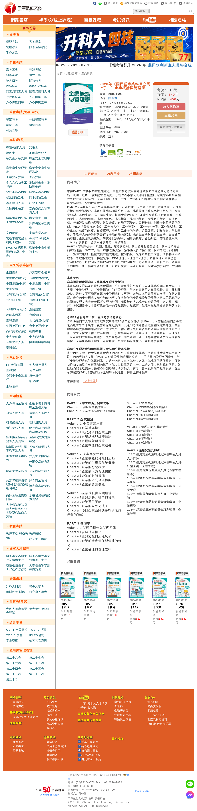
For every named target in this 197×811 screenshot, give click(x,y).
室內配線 (12, 232)
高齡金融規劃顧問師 (16, 497)
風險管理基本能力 (16, 458)
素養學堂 (35, 41)
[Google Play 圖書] (103, 153)
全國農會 (12, 272)
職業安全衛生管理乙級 (39, 169)
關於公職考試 (55, 719)
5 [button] (127, 60)
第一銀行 (35, 375)
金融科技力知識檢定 (39, 439)
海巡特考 (12, 86)
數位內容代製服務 (90, 720)
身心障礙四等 (15, 102)
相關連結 (177, 20)
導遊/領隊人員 (15, 147)
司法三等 (12, 125)
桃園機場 (35, 331)
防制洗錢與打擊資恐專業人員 (16, 448)
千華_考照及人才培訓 (93, 703)
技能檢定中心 (122, 715)
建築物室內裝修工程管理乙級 (16, 219)
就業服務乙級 (15, 197)
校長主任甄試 (38, 539)
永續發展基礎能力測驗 (39, 497)
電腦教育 (12, 47)
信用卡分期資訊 (56, 746)
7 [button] (136, 60)
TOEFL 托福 (37, 629)
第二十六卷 (13, 663)
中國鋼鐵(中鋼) (16, 283)
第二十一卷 (36, 674)
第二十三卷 (36, 668)
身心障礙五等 (38, 102)
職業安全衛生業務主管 (39, 249)
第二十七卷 (36, 657)
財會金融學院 (38, 47)
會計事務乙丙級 (16, 192)
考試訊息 (52, 706)
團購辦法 (52, 755)
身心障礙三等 (38, 97)
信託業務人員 (15, 427)
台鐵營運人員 (15, 342)
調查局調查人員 (16, 91)
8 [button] (141, 60)
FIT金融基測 (14, 364)
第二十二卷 (13, 674)
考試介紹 (52, 715)
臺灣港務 (12, 320)
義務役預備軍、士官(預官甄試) (16, 567)
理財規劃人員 (38, 422)
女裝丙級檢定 (15, 208)
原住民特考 (13, 97)
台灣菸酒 (35, 288)
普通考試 (35, 69)
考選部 (118, 706)
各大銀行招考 (38, 364)
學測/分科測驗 (15, 591)
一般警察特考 (38, 119)
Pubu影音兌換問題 (159, 723)
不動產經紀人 (38, 152)
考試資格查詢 (55, 723)
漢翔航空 (35, 309)
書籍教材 (18, 701)
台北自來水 (13, 300)
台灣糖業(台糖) (39, 294)
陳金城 (112, 98)
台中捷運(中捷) (39, 325)
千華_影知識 (88, 707)
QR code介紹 (156, 715)
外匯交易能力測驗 (39, 463)
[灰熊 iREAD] (129, 153)
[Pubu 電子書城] (137, 153)
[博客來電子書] (112, 153)
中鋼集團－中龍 (39, 283)
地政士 (10, 152)
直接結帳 (171, 115)
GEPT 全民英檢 (17, 629)
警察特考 (12, 119)
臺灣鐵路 (12, 347)
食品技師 (35, 177)
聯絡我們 (55, 795)
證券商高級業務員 (39, 487)
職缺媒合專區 (122, 719)
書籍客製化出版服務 (91, 713)
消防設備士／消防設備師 (39, 184)
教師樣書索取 (55, 759)
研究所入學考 (38, 591)
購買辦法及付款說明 (171, 129)
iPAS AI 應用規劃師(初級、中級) (16, 251)
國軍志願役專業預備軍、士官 (39, 557)
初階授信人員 (15, 422)
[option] (124, 44)
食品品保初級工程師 (16, 184)
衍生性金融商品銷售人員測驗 (16, 439)
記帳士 (33, 147)
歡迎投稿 (118, 738)
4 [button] (122, 60)
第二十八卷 (13, 657)
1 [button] (108, 60)
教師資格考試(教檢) (17, 535)
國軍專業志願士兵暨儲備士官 (16, 557)
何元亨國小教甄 (91, 759)
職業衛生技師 (38, 217)
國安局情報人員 (39, 91)
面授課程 (92, 20)
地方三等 (35, 75)
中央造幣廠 (13, 336)
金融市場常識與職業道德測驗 (39, 405)
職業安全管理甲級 (39, 160)
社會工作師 (36, 203)
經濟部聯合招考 (39, 272)
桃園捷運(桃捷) (16, 325)
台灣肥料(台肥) (16, 309)
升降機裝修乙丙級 (39, 225)
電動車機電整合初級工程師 (16, 240)
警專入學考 (36, 586)
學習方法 (12, 41)
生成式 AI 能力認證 (39, 240)
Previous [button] (61, 42)
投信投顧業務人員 (39, 448)
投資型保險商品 (39, 456)
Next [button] (187, 42)
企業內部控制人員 (39, 473)
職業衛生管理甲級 (16, 169)
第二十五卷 (36, 663)
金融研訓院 (121, 710)
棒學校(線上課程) (56, 20)
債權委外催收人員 (39, 415)
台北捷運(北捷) (39, 320)
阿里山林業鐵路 (39, 342)
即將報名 (52, 701)
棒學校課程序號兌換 (25, 716)
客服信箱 (153, 710)
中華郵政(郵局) (16, 278)
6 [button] (131, 60)
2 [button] (113, 60)
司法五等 (12, 130)
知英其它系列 (38, 640)
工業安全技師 (15, 177)
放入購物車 (171, 106)
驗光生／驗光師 (16, 158)
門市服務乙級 (38, 197)
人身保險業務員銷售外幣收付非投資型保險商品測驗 (16, 510)
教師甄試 (35, 533)
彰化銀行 (35, 381)
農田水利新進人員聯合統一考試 (159, 65)
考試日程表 (54, 710)
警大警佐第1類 (39, 608)
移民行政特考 (38, 86)
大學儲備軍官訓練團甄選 (39, 567)
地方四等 (12, 80)
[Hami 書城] (120, 153)
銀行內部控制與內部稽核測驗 (39, 429)
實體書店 (18, 741)
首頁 (60, 73)
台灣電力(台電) (16, 294)
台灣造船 (35, 314)
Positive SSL (142, 791)
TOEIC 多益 (14, 635)
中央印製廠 (36, 336)
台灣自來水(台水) (38, 302)
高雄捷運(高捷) (16, 331)
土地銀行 (12, 386)
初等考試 (12, 75)
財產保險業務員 (16, 471)
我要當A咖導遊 (90, 755)
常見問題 (153, 701)
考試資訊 (121, 20)
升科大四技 (13, 586)
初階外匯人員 (15, 413)
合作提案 (44, 795)
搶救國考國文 (89, 750)
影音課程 (18, 706)
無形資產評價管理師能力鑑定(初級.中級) (17, 484)
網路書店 (19, 20)
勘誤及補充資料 (157, 719)
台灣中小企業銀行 (16, 377)
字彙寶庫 (12, 640)
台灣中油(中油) (39, 278)
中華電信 (12, 288)
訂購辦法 (52, 741)
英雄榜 (51, 728)
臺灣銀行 (12, 370)
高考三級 (12, 69)
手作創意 (12, 52)
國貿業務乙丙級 (39, 192)
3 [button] (117, 60)
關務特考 (35, 80)
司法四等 (35, 125)
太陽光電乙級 (38, 232)
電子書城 (18, 750)
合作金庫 (35, 370)
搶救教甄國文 (89, 746)
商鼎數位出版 (122, 701)
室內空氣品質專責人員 (39, 210)
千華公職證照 (89, 741)
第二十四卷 (13, 668)
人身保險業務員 (16, 403)
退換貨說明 (154, 706)
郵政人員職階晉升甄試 (16, 610)
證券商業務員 (38, 480)
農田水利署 (13, 314)
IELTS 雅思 (37, 635)
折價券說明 (54, 750)
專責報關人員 (15, 203)
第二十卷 (12, 679)
